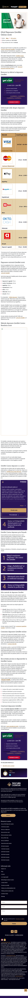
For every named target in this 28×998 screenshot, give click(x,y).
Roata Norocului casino (6, 843)
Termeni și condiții (5, 885)
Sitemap (3, 896)
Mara (7, 38)
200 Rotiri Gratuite (5, 851)
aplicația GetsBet (20, 317)
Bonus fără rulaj (4, 837)
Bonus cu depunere (5, 829)
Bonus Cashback (5, 840)
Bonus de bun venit (5, 832)
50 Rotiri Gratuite (5, 846)
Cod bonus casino (5, 826)
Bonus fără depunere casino (7, 824)
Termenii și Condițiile (20, 919)
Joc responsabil (4, 877)
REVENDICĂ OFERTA (14, 102)
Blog (2, 871)
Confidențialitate (19, 935)
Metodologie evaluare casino (7, 879)
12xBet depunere (13, 297)
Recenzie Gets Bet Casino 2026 (19, 80)
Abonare (8, 815)
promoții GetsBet (5, 273)
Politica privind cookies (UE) (7, 890)
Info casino (13, 38)
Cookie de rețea (4, 893)
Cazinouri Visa (7, 150)
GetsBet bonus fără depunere (13, 471)
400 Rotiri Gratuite (5, 857)
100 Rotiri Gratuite (5, 848)
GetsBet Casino (20, 55)
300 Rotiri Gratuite (5, 854)
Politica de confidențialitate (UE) (8, 888)
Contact (3, 874)
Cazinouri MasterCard (8, 166)
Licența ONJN (4, 882)
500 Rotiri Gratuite (5, 860)
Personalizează (13, 514)
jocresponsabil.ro (19, 976)
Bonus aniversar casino (6, 835)
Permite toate (14, 510)
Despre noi (3, 868)
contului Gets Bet (12, 644)
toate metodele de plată (12, 726)
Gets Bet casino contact (8, 766)
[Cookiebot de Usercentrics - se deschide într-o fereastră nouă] (20, 482)
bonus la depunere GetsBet (8, 49)
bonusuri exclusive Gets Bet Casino (11, 67)
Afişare (22, 505)
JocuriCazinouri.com (5, 942)
